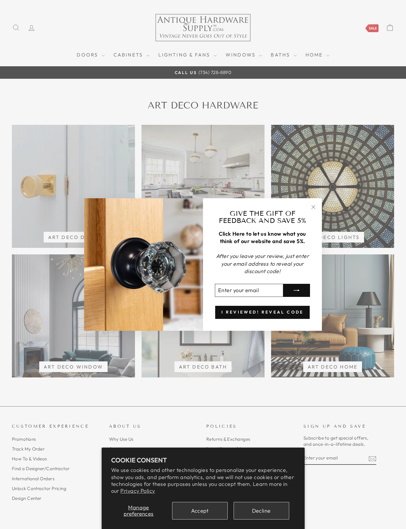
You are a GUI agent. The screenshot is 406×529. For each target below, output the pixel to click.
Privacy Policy (137, 490)
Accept (200, 510)
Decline (261, 510)
